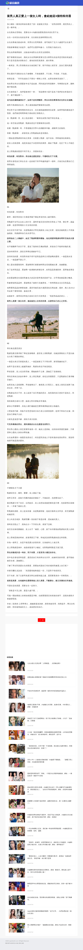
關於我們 (7, 943)
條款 (17, 943)
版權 (22, 943)
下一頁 (41, 620)
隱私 (20, 943)
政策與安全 (13, 943)
